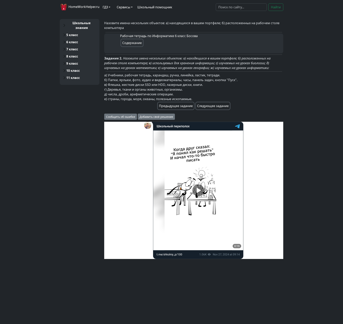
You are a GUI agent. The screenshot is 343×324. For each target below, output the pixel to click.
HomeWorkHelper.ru (83, 7)
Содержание (132, 43)
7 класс (72, 49)
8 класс (72, 56)
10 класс (73, 70)
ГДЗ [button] (105, 7)
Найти (276, 7)
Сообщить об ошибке (120, 117)
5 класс (72, 35)
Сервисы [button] (123, 7)
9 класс (72, 63)
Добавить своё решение (156, 117)
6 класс (72, 42)
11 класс (73, 78)
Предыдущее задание (176, 106)
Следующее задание (213, 106)
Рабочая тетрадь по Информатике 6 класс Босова (159, 36)
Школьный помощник (154, 7)
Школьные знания (81, 25)
